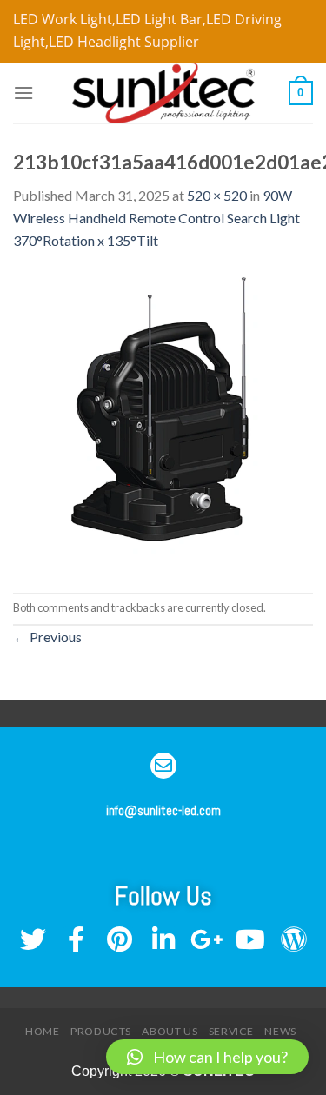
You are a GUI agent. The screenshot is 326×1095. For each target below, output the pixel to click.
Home (42, 1031)
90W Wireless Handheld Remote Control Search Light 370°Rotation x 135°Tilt (156, 217)
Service (231, 1031)
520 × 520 (217, 195)
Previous (47, 636)
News (280, 1031)
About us (169, 1031)
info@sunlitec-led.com (163, 810)
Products (100, 1031)
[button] (207, 1056)
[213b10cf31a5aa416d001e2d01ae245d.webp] (163, 420)
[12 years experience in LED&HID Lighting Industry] (163, 93)
